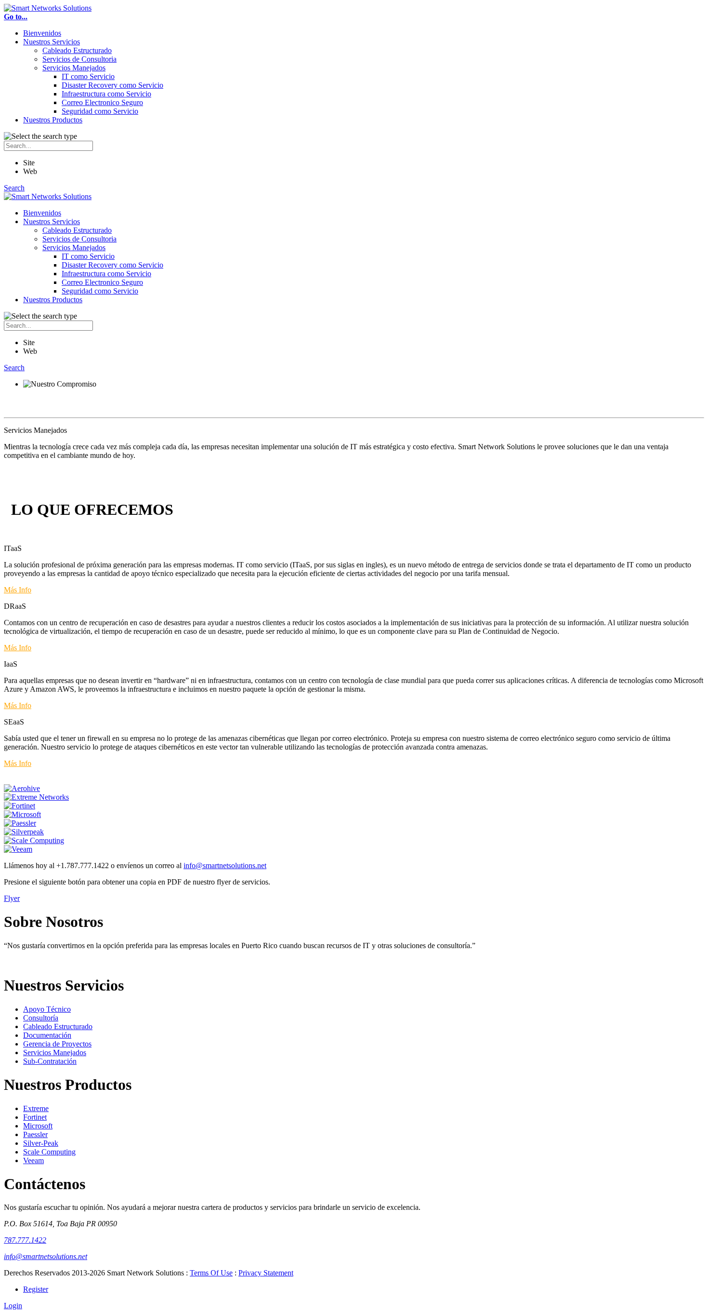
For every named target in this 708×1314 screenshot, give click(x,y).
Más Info (17, 590)
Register (35, 1289)
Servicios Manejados (73, 68)
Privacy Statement (265, 1273)
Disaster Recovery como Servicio (112, 85)
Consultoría (40, 1018)
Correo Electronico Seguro (102, 102)
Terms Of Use (211, 1273)
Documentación (47, 1035)
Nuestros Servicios (51, 42)
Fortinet (35, 1117)
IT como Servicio (88, 76)
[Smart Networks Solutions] (48, 8)
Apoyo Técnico (47, 1009)
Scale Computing (49, 1152)
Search (14, 188)
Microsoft (37, 1126)
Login (13, 1305)
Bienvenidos (42, 33)
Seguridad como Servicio (100, 111)
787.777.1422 (25, 1240)
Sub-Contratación (50, 1061)
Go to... (15, 17)
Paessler (35, 1134)
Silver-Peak (40, 1143)
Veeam (33, 1160)
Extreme (36, 1108)
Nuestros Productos (52, 120)
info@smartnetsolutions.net (225, 865)
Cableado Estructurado (77, 50)
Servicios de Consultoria (79, 59)
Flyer (12, 898)
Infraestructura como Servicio (106, 94)
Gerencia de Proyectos (57, 1044)
